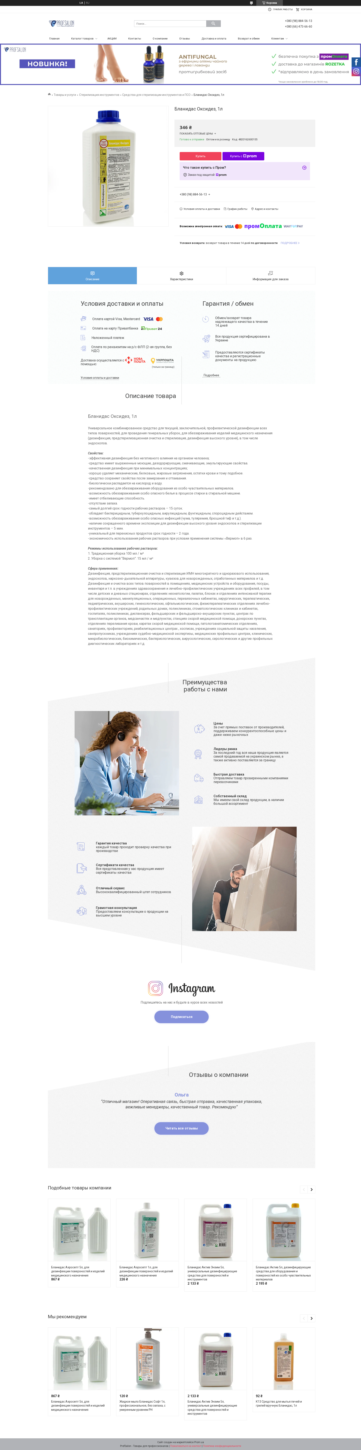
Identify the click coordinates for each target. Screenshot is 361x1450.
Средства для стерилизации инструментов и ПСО (156, 94)
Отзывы (184, 38)
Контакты (134, 38)
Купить (201, 156)
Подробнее (211, 375)
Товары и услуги (65, 94)
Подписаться (181, 1017)
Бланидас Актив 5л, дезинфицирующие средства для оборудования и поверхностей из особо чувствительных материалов (283, 1273)
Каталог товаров (82, 38)
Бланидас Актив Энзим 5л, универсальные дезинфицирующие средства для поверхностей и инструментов (212, 1273)
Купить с (236, 156)
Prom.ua (199, 1442)
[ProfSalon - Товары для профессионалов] (61, 23)
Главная (54, 38)
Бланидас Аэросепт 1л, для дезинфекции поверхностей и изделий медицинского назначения (146, 1271)
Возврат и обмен (249, 38)
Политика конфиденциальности (222, 1446)
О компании (160, 38)
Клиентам (277, 38)
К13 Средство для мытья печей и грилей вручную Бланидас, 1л (279, 1403)
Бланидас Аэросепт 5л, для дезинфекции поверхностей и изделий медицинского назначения (78, 1271)
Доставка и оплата (214, 38)
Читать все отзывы (181, 1128)
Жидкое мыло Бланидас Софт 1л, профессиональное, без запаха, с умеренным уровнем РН (142, 1405)
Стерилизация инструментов (99, 94)
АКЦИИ (112, 38)
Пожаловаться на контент (185, 1446)
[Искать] (213, 23)
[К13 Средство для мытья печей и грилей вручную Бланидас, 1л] (284, 1359)
